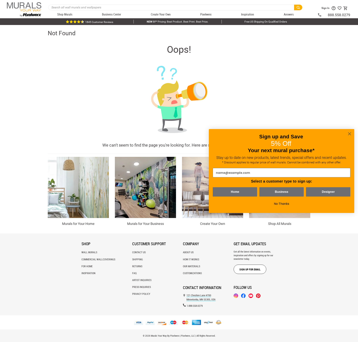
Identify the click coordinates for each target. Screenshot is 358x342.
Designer (328, 191)
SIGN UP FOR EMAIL (249, 269)
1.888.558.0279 (195, 306)
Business (281, 191)
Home (235, 191)
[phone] (322, 15)
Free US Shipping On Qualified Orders (265, 21)
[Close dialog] (349, 134)
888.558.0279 (339, 15)
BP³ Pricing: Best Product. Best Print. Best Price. (177, 21)
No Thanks (281, 204)
